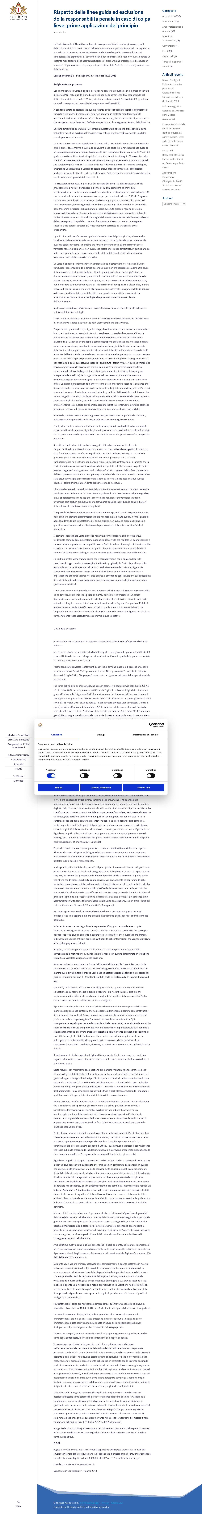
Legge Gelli (167, 56)
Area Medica (60, 32)
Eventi (165, 51)
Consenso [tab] (56, 734)
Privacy (105, 1502)
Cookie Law (117, 1502)
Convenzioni (168, 45)
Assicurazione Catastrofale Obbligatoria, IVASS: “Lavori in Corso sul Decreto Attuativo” (172, 181)
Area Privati (168, 21)
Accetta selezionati (101, 787)
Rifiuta (58, 787)
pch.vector (103, 1506)
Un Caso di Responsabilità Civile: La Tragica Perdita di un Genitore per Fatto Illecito (173, 159)
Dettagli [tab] (101, 734)
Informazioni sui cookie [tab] (145, 734)
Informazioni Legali (89, 1502)
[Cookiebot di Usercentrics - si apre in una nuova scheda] (151, 725)
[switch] (84, 775)
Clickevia (71, 1506)
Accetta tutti (143, 787)
